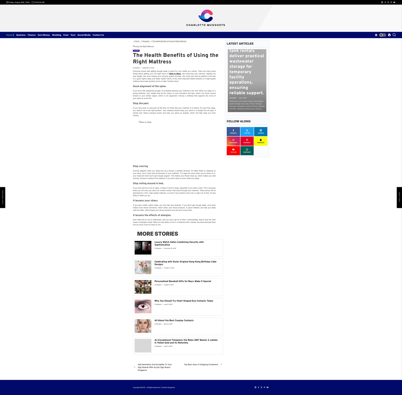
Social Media (84, 35)
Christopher (136, 68)
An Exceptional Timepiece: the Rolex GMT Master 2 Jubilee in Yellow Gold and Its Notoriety (186, 341)
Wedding (56, 35)
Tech (72, 35)
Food (65, 35)
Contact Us (98, 35)
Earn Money (44, 35)
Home (9, 35)
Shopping (136, 50)
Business (21, 35)
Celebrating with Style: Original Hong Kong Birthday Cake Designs (185, 263)
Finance (32, 35)
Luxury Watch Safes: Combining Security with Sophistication (179, 243)
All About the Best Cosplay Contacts (174, 320)
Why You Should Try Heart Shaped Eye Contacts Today (184, 301)
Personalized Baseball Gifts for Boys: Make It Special (183, 281)
